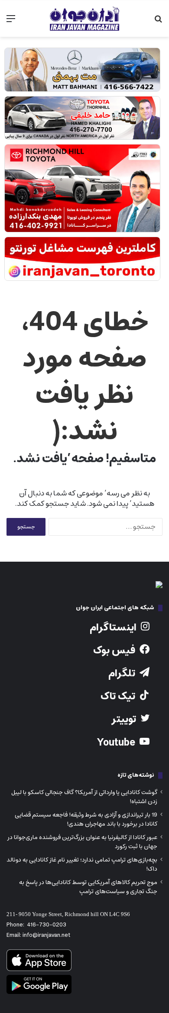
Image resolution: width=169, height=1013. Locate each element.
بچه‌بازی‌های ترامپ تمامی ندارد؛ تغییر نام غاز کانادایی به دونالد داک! (81, 864)
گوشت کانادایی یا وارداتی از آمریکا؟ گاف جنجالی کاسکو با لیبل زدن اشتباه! (84, 797)
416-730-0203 (46, 925)
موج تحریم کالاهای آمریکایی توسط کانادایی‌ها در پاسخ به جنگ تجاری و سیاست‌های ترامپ (88, 887)
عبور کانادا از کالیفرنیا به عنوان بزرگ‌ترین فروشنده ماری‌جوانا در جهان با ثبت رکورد (82, 842)
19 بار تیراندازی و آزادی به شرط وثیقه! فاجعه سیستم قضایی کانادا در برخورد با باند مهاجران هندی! (86, 819)
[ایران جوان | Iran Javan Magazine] (84, 18)
